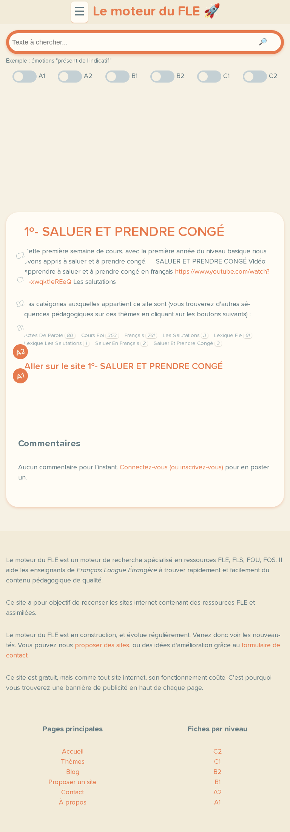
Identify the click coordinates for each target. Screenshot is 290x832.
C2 (20, 256)
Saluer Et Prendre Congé (187, 343)
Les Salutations (184, 335)
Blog (72, 772)
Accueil (72, 751)
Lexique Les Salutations (55, 343)
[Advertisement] (145, 147)
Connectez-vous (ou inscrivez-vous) (171, 467)
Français (140, 335)
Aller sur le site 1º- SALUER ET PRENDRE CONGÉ (123, 366)
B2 (20, 304)
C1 (20, 280)
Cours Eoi (99, 335)
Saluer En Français (120, 343)
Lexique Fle (232, 335)
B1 (20, 328)
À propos (72, 802)
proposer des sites (102, 645)
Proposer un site (72, 782)
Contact (72, 792)
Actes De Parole (48, 335)
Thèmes (73, 761)
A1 (20, 376)
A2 (20, 352)
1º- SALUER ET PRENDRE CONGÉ (124, 232)
